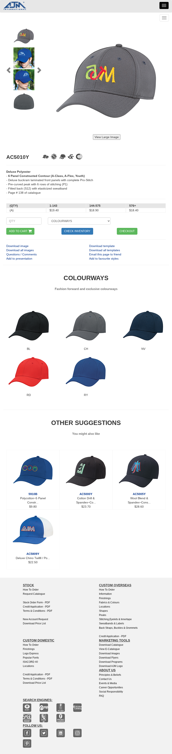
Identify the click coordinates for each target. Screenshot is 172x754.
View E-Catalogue (109, 649)
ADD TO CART (18, 231)
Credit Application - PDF (36, 606)
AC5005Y (139, 494)
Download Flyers (108, 657)
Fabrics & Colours (109, 602)
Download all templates (104, 250)
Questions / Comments (21, 254)
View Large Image (107, 137)
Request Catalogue (34, 593)
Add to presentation (19, 258)
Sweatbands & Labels (111, 623)
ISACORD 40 (30, 661)
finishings (29, 649)
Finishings (105, 598)
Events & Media (108, 683)
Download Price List (34, 623)
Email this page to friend (105, 254)
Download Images (109, 653)
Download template (102, 246)
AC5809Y (32, 553)
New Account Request (35, 619)
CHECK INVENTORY (77, 231)
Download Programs (110, 661)
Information (105, 593)
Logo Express (31, 653)
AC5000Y (85, 494)
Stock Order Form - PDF (36, 602)
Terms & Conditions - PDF (37, 610)
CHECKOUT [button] (127, 231)
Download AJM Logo (111, 666)
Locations (104, 606)
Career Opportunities (111, 687)
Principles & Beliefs (110, 674)
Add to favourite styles (104, 258)
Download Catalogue (111, 644)
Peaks (102, 615)
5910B (33, 494)
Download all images (20, 250)
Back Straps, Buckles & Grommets (118, 627)
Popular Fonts (31, 657)
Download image (17, 246)
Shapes (103, 610)
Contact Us (105, 679)
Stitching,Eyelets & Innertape (115, 619)
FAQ (101, 695)
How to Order (31, 589)
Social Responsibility (111, 691)
